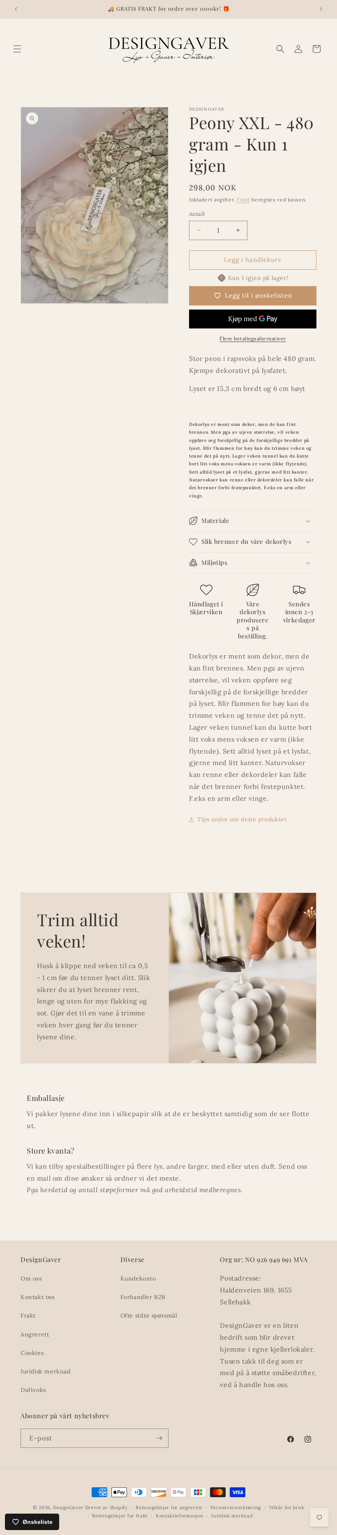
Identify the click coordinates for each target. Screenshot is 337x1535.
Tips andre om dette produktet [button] (241, 819)
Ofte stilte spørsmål (149, 1315)
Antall (197, 213)
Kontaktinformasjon (179, 1516)
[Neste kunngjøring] (321, 9)
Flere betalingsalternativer (252, 338)
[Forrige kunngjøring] (16, 9)
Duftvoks (33, 1390)
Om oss (31, 1278)
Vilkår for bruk (287, 1507)
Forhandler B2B (143, 1297)
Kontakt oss (38, 1297)
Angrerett (35, 1334)
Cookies (32, 1353)
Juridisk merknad (46, 1371)
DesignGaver (68, 1507)
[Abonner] (159, 1438)
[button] (17, 49)
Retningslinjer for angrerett (169, 1507)
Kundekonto (138, 1278)
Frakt (243, 199)
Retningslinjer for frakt (120, 1516)
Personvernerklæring (235, 1507)
